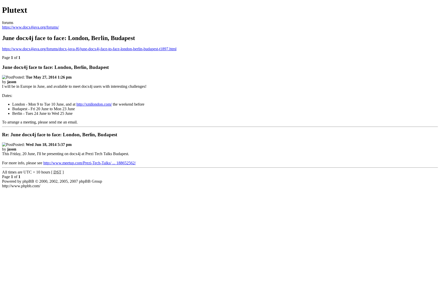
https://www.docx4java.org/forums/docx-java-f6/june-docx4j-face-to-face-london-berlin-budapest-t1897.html (89, 49)
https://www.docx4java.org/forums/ (30, 27)
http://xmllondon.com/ (94, 104)
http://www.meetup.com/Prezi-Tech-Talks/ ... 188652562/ (89, 163)
